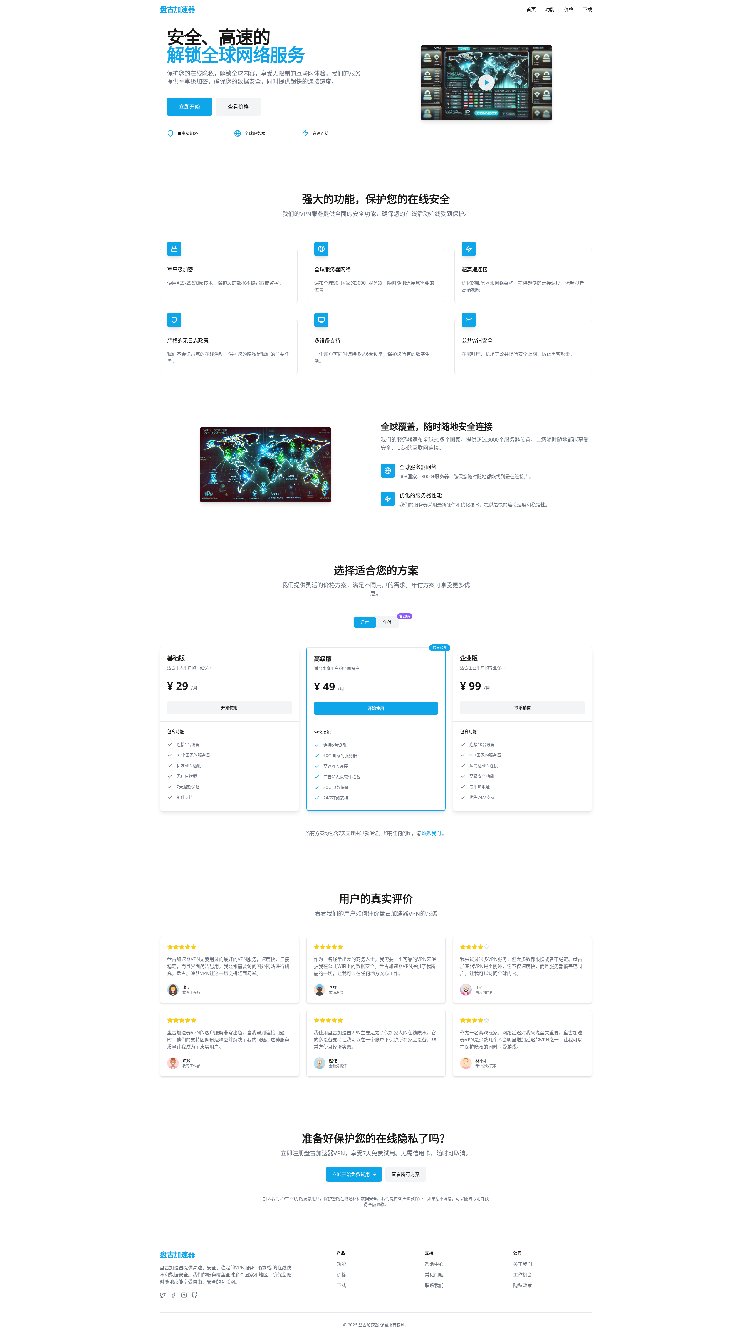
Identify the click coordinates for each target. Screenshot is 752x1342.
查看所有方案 (406, 1174)
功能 (550, 9)
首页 (531, 9)
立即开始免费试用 (351, 1174)
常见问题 (434, 1274)
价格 (568, 9)
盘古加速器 (368, 1325)
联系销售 (522, 707)
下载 (587, 9)
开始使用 (229, 707)
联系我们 (432, 833)
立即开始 (189, 106)
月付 (365, 622)
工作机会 (522, 1274)
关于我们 (522, 1264)
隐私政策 (522, 1285)
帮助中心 (434, 1264)
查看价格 (238, 106)
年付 (390, 621)
